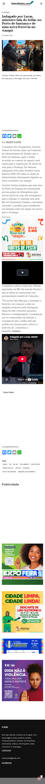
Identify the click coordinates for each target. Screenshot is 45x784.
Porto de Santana (9, 471)
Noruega (26, 468)
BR (10, 464)
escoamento (24, 464)
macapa (18, 468)
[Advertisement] (22, 104)
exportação (35, 464)
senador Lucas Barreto (27, 471)
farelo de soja (8, 468)
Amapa (5, 464)
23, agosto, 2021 (7, 35)
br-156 (15, 464)
